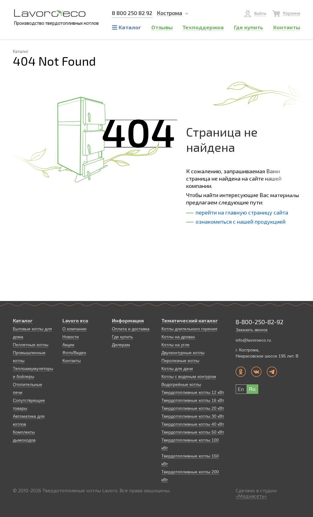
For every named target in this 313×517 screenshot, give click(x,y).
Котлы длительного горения (189, 328)
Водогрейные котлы (181, 384)
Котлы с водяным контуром (188, 376)
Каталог (23, 320)
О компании (74, 328)
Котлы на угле (175, 344)
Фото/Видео (74, 352)
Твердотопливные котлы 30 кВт (192, 416)
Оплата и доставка (130, 328)
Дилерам (121, 344)
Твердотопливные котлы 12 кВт (192, 392)
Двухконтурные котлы (182, 352)
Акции (68, 344)
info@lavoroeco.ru (253, 340)
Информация (128, 320)
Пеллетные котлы (30, 344)
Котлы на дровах (178, 336)
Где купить (122, 336)
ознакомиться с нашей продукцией (240, 221)
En (241, 389)
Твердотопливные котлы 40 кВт (192, 424)
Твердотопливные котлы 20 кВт (192, 408)
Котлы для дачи (177, 368)
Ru (252, 388)
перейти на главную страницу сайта (242, 212)
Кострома (169, 13)
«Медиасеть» (251, 496)
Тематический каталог (189, 320)
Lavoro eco (75, 320)
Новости (70, 336)
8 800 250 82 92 (132, 13)
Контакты (71, 360)
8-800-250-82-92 (259, 321)
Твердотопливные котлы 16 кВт (192, 400)
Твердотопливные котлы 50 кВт (192, 432)
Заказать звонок (251, 329)
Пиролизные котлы (180, 360)
